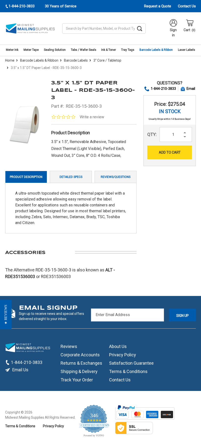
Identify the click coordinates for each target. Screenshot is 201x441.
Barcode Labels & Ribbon (156, 50)
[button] (6, 314)
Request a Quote (157, 6)
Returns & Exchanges (81, 363)
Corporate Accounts (80, 354)
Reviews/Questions (115, 177)
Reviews (69, 346)
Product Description (26, 177)
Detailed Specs (71, 177)
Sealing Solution (55, 50)
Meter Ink (12, 50)
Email (191, 89)
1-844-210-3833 (163, 89)
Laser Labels (186, 50)
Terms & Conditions (128, 371)
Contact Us (187, 6)
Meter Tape (31, 50)
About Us (118, 346)
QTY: (152, 134)
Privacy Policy (122, 354)
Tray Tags (127, 50)
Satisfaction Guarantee (131, 363)
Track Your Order (77, 379)
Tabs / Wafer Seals (83, 50)
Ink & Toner (108, 50)
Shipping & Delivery (79, 371)
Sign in (173, 32)
